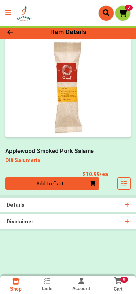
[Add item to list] (124, 183)
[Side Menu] (8, 13)
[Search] (106, 13)
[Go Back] (21, 32)
